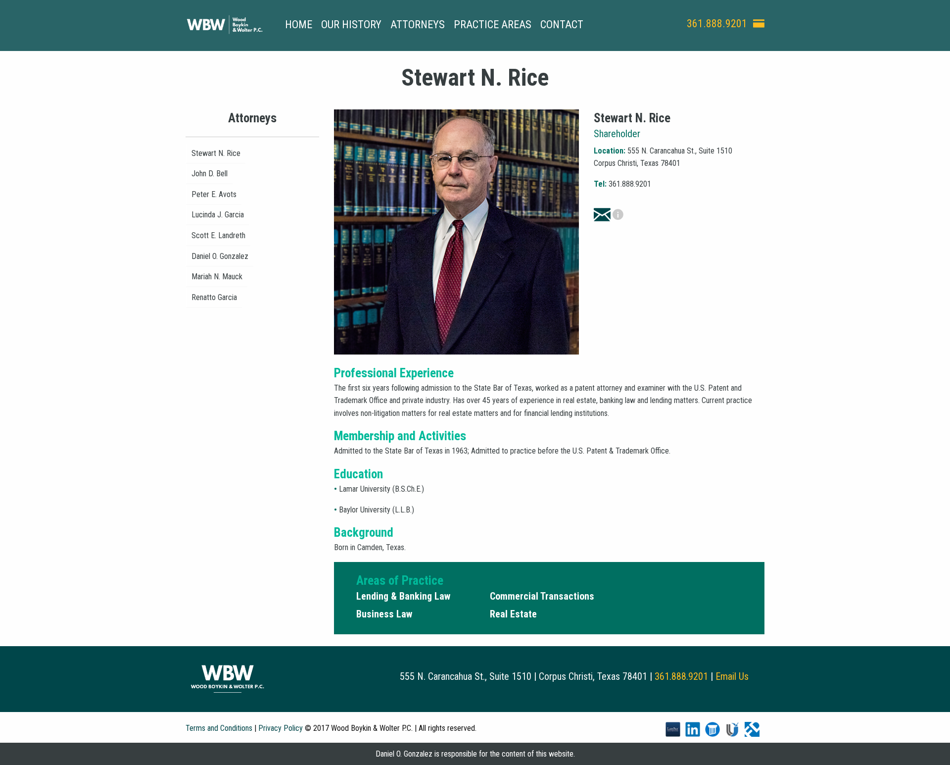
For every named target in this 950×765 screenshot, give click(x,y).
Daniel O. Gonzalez (219, 256)
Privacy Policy (280, 728)
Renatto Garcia (214, 297)
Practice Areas (492, 24)
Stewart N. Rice (215, 153)
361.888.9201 (717, 23)
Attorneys (417, 24)
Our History (351, 24)
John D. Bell (209, 173)
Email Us (732, 676)
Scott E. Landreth (218, 235)
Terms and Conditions (219, 728)
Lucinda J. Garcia (217, 214)
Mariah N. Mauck (216, 276)
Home (298, 24)
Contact (561, 24)
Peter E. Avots (214, 194)
